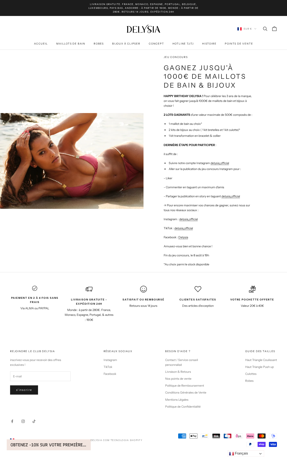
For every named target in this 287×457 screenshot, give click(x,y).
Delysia (183, 237)
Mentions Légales (176, 400)
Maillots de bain (70, 43)
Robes (99, 43)
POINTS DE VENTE (239, 43)
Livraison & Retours (178, 372)
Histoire (209, 43)
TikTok (108, 367)
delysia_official (220, 163)
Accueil (41, 43)
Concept (156, 43)
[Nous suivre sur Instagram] (23, 421)
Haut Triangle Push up (259, 367)
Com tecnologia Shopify (122, 440)
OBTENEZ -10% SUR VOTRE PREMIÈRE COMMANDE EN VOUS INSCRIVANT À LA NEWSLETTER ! (49, 444)
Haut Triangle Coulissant (261, 360)
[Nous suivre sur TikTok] (34, 421)
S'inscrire (24, 389)
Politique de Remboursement (184, 385)
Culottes (251, 374)
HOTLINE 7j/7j (183, 43)
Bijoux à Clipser (126, 43)
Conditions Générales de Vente (185, 392)
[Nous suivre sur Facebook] (12, 421)
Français (241, 453)
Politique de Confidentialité (183, 406)
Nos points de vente (178, 379)
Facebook (110, 374)
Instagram (110, 360)
